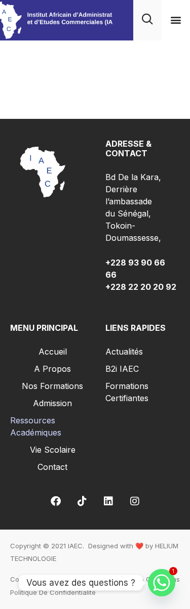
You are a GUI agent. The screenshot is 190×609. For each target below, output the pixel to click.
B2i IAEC (122, 369)
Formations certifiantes (126, 392)
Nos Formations (52, 386)
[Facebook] (56, 501)
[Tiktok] (82, 501)
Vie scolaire (52, 450)
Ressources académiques (35, 426)
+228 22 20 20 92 (140, 287)
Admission (52, 403)
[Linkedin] (108, 501)
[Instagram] (135, 501)
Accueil (53, 351)
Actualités (124, 351)
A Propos (52, 369)
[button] (175, 20)
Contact (52, 467)
